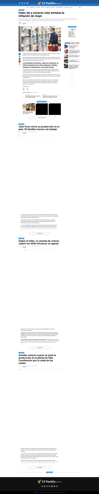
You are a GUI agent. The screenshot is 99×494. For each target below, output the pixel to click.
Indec (33, 92)
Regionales (32, 7)
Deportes (53, 7)
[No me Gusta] (27, 89)
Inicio (28, 7)
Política (42, 7)
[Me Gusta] (24, 89)
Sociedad (38, 7)
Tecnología (66, 7)
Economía (48, 7)
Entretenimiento (59, 7)
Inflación (36, 92)
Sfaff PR (24, 23)
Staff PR (24, 247)
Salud (71, 7)
